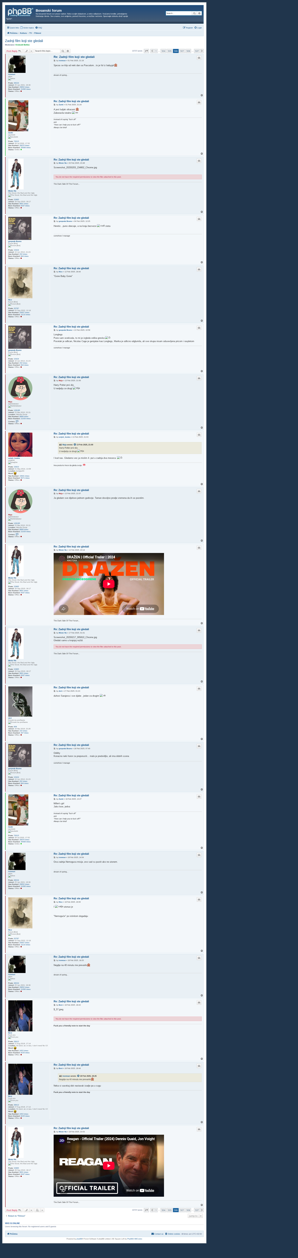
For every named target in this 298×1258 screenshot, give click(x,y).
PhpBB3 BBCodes (134, 1239)
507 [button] (182, 51)
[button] (146, 51)
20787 (16, 308)
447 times (24, 733)
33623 (16, 467)
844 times (24, 256)
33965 (16, 199)
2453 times (23, 1051)
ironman (11, 74)
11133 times (25, 314)
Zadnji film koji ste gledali (24, 41)
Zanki (10, 133)
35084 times (26, 147)
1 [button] (156, 51)
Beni (10, 1033)
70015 (16, 141)
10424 (16, 250)
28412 (16, 1041)
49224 (16, 83)
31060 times (26, 89)
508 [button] (188, 51)
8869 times (23, 416)
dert (10, 718)
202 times (23, 254)
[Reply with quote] (199, 58)
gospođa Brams (15, 241)
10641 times (24, 476)
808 (15, 727)
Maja (10, 402)
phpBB (79, 1239)
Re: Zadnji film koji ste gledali (74, 57)
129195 (17, 410)
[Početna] (21, 11)
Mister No (12, 191)
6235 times (25, 1053)
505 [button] (169, 51)
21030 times (26, 419)
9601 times (23, 204)
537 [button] (197, 51)
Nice (10, 300)
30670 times (24, 145)
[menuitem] (27, 28)
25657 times (24, 312)
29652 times (24, 87)
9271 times (25, 478)
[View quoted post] (75, 444)
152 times (23, 731)
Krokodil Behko (23, 45)
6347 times (25, 206)
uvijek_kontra (14, 458)
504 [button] (163, 51)
